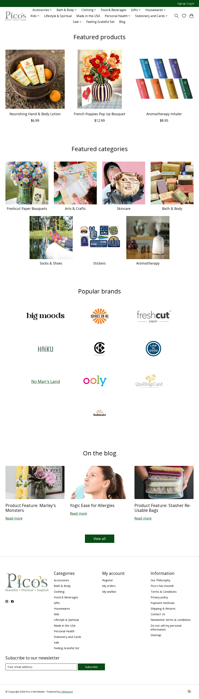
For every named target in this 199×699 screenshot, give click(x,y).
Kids (56, 614)
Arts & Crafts (75, 208)
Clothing (59, 591)
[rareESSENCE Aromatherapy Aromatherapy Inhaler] (164, 79)
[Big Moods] (45, 316)
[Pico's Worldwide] (15, 16)
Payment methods (163, 603)
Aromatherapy (148, 263)
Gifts (57, 603)
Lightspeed (66, 691)
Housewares (62, 608)
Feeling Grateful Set (100, 22)
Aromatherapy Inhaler (164, 114)
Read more (14, 518)
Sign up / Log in (185, 3)
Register (107, 580)
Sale (56, 642)
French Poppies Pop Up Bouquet (99, 114)
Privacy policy (159, 597)
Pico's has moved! (162, 586)
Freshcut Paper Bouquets (27, 208)
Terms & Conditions (164, 591)
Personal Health (64, 631)
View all (99, 538)
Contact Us (158, 614)
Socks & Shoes (51, 263)
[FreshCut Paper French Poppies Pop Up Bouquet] (99, 79)
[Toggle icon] (176, 15)
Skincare (123, 208)
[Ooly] (95, 381)
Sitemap (156, 635)
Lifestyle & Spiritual (58, 16)
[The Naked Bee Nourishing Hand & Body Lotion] (35, 79)
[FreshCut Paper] (153, 316)
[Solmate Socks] (99, 413)
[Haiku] (45, 349)
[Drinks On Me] (99, 316)
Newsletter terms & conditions (171, 620)
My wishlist (109, 591)
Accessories (61, 580)
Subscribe (91, 667)
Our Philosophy (160, 580)
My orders (109, 586)
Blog (122, 22)
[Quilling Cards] (149, 381)
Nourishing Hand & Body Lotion (34, 114)
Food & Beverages (113, 10)
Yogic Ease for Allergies (92, 505)
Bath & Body (172, 208)
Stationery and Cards (67, 637)
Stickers (99, 263)
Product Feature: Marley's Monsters (30, 508)
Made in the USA (88, 16)
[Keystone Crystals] (99, 349)
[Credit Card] (189, 692)
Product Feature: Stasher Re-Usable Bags (162, 508)
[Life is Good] (153, 349)
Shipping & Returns (163, 608)
